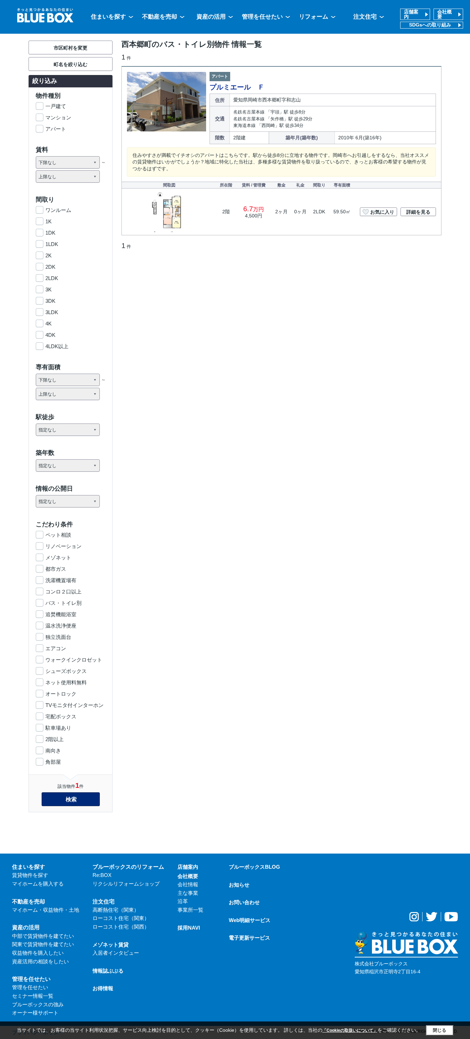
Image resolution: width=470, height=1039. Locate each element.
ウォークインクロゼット (73, 660)
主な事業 (188, 893)
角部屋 (53, 762)
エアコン (55, 648)
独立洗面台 (58, 637)
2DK (50, 267)
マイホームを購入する (38, 884)
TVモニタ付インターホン (74, 705)
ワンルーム (58, 210)
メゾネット (58, 557)
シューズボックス (66, 671)
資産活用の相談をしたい (40, 961)
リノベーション (63, 546)
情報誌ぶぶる (108, 971)
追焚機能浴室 (60, 614)
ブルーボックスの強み (38, 1004)
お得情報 (103, 988)
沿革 (183, 901)
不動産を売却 (159, 16)
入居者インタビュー (116, 953)
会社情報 (188, 884)
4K (48, 323)
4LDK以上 (56, 346)
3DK (50, 301)
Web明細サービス (249, 920)
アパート (55, 129)
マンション (58, 117)
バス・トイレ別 (63, 603)
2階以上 (54, 739)
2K (48, 255)
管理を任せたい (262, 16)
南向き (53, 750)
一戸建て (55, 106)
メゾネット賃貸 (111, 944)
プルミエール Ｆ (237, 87)
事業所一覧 (190, 910)
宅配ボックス (60, 716)
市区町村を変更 (70, 48)
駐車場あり (58, 728)
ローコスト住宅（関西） (121, 927)
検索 (71, 799)
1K (48, 221)
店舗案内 (411, 14)
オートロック (60, 694)
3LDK (51, 312)
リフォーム (313, 16)
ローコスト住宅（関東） (121, 918)
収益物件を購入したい (38, 953)
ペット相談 (58, 535)
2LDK (51, 278)
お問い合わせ (244, 902)
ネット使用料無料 (66, 682)
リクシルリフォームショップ (126, 884)
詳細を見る (418, 212)
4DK (50, 335)
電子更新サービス (249, 938)
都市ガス (55, 569)
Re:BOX (102, 875)
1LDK (51, 244)
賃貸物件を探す (30, 875)
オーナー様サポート (35, 1013)
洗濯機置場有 (60, 580)
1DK (50, 233)
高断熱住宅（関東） (116, 910)
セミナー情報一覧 (32, 996)
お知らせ (239, 885)
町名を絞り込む (70, 64)
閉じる (439, 1030)
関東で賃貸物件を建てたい (43, 944)
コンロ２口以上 (63, 592)
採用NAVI (189, 928)
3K (48, 289)
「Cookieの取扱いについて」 (349, 1030)
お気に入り (382, 212)
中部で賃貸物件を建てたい (43, 936)
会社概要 (444, 14)
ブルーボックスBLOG (254, 867)
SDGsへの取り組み (430, 25)
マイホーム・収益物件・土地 (45, 910)
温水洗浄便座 (60, 626)
